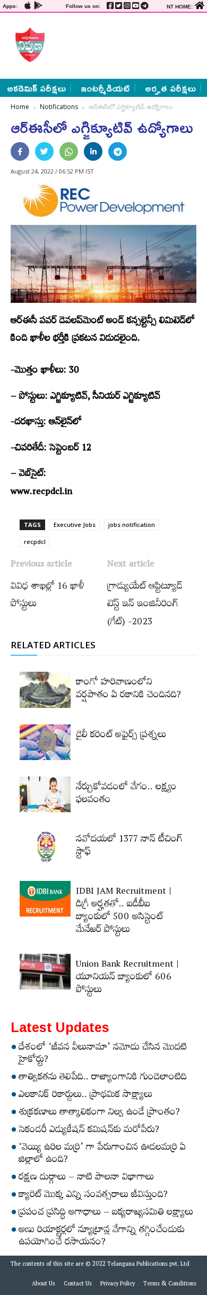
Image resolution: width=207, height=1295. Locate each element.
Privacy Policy (117, 1284)
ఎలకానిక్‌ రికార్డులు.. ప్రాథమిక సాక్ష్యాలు (85, 1096)
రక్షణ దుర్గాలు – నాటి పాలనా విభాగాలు (86, 1178)
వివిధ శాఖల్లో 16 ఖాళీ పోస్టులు (47, 596)
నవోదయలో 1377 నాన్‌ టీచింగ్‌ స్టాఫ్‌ (129, 847)
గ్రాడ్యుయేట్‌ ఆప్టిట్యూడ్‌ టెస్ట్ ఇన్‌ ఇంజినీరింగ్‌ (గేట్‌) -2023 (145, 605)
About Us (43, 1284)
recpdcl (35, 542)
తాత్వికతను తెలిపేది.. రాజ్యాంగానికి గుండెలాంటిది (103, 1078)
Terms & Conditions (169, 1284)
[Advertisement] (123, 45)
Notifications (59, 106)
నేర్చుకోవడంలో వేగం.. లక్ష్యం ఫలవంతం (126, 795)
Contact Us (78, 1284)
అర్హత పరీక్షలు (170, 88)
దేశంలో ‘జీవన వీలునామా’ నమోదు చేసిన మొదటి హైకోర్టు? (103, 1054)
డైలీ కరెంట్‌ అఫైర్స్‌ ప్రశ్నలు (121, 736)
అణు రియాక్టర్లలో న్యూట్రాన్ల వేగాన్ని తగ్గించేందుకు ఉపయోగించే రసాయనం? (102, 1237)
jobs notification (131, 525)
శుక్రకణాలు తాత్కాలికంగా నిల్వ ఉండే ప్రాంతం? (99, 1113)
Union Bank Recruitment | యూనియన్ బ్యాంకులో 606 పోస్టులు (127, 978)
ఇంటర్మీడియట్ (105, 88)
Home (20, 106)
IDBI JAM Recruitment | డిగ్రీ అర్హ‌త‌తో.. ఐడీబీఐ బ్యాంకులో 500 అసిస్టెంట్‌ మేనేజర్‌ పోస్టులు (123, 912)
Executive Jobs (75, 525)
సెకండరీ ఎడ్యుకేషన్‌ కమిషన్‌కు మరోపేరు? (89, 1131)
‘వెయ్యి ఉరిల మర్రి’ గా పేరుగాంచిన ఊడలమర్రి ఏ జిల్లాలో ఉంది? (102, 1154)
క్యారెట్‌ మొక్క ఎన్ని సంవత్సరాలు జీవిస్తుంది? (93, 1196)
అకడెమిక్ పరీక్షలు (36, 88)
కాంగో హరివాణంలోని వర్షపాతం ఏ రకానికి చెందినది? (128, 690)
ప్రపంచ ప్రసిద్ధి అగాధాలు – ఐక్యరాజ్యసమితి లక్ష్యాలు (106, 1213)
